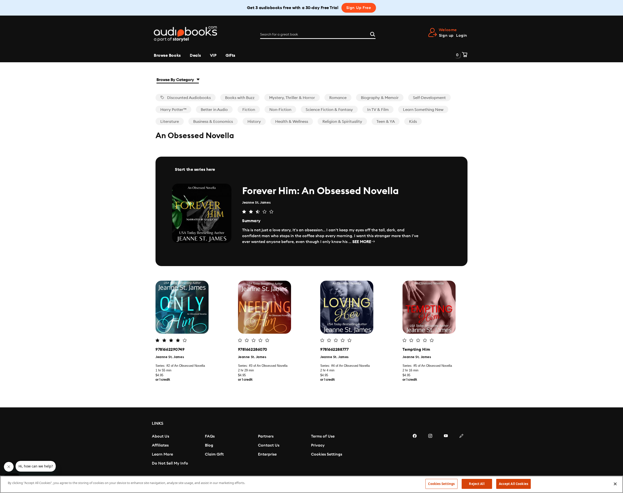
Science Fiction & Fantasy (329, 110)
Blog (209, 445)
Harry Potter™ (173, 110)
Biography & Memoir (380, 98)
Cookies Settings (326, 454)
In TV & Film (378, 110)
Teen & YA (385, 122)
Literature (169, 122)
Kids (413, 122)
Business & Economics (213, 122)
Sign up (446, 35)
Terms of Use (323, 436)
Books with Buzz (240, 98)
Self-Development (429, 98)
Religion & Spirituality (342, 122)
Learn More (162, 454)
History (254, 122)
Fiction (248, 110)
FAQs (210, 436)
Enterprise (267, 454)
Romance (338, 98)
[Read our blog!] (461, 450)
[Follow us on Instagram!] (430, 450)
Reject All (476, 484)
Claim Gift (214, 454)
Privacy (318, 445)
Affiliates (160, 445)
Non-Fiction (280, 110)
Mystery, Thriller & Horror (292, 98)
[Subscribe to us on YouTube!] (446, 450)
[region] (311, 484)
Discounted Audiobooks (188, 98)
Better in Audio (214, 110)
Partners (266, 436)
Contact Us (268, 445)
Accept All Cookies (513, 484)
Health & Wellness (291, 122)
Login (461, 35)
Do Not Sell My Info (170, 463)
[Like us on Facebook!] (414, 450)
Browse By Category (175, 80)
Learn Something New (423, 110)
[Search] (372, 33)
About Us (160, 436)
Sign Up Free (358, 8)
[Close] (615, 483)
